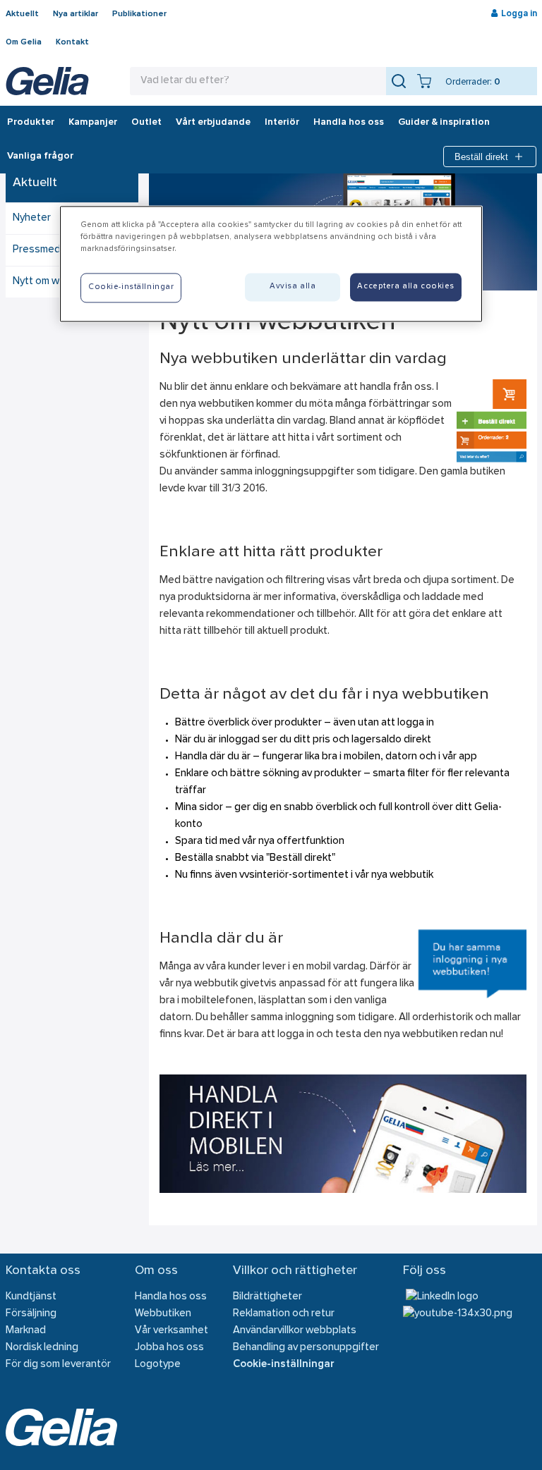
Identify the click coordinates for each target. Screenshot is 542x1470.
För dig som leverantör (58, 1364)
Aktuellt (22, 14)
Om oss (156, 1271)
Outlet (146, 122)
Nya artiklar (75, 14)
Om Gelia (24, 42)
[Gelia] (47, 81)
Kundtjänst (31, 1296)
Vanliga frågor (40, 156)
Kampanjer (92, 122)
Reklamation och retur (284, 1313)
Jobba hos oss (169, 1347)
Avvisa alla (292, 286)
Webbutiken (163, 1313)
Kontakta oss (43, 1271)
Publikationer (139, 14)
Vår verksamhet (171, 1330)
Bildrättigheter (267, 1296)
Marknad (26, 1330)
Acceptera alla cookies (405, 286)
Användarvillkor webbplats (294, 1330)
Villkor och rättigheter (295, 1271)
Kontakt (72, 42)
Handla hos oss (348, 122)
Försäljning (31, 1313)
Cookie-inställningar (283, 1364)
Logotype (158, 1364)
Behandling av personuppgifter (306, 1347)
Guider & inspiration (444, 122)
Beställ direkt (481, 157)
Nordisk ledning (42, 1347)
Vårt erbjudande (213, 122)
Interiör (282, 122)
